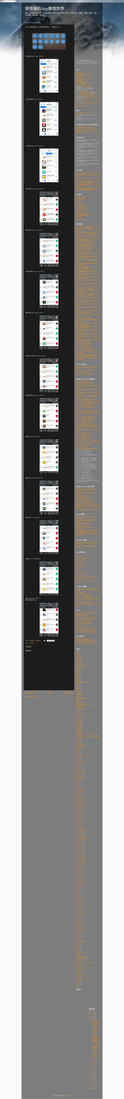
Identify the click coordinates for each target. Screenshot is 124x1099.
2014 (92, 1016)
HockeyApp (79, 776)
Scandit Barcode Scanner (83, 621)
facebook (78, 764)
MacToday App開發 (87, 86)
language (78, 900)
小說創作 (78, 656)
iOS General (79, 819)
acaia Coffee (79, 203)
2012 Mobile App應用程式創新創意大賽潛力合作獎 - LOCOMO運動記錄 (87, 182)
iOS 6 (77, 784)
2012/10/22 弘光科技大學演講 (84, 349)
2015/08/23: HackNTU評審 (83, 251)
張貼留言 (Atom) (33, 696)
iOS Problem (79, 845)
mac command (80, 912)
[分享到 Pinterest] (54, 641)
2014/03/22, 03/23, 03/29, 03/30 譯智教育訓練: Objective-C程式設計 (87, 301)
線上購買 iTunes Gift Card (95, 1057)
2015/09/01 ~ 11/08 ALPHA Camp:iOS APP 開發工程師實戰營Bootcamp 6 (86, 245)
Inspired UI (79, 560)
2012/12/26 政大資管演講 (83, 343)
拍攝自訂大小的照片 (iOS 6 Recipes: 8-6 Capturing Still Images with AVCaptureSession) (87, 614)
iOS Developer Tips (81, 563)
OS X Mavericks (80, 930)
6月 (93, 1072)
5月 (93, 1074)
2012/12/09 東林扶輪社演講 (83, 347)
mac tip (78, 916)
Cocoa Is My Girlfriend (82, 573)
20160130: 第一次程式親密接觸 (84, 226)
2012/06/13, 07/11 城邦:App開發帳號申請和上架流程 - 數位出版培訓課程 (87, 355)
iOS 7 (77, 786)
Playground (79, 940)
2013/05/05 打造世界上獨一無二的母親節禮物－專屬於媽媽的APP (87, 327)
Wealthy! (78, 201)
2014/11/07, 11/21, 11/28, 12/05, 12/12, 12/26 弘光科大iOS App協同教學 (86, 287)
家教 (77, 670)
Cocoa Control (80, 567)
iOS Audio (79, 796)
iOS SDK (78, 853)
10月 (93, 1063)
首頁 (49, 693)
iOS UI (78, 875)
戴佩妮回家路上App (81, 698)
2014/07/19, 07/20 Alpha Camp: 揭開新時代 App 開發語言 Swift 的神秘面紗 (87, 294)
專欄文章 (78, 672)
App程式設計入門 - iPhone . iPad (85, 78)
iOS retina (79, 847)
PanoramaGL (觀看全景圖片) (84, 623)
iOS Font (78, 817)
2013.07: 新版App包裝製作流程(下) (85, 416)
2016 (92, 1011)
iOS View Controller (81, 881)
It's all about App (80, 85)
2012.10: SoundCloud (82, 437)
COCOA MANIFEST (81, 558)
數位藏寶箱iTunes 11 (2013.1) (84, 498)
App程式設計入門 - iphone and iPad (85, 734)
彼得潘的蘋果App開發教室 (87, 96)
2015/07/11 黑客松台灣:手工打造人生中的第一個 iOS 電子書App (87, 257)
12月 (93, 1020)
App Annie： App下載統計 (83, 594)
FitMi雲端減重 (80, 205)
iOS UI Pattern (80, 575)
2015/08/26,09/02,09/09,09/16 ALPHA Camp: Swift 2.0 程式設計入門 (86, 248)
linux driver (79, 906)
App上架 (78, 720)
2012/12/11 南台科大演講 (83, 345)
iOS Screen (79, 849)
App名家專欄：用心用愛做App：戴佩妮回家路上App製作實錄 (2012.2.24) (87, 531)
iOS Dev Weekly (80, 556)
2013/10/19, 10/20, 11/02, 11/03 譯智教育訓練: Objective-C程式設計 (87, 311)
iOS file (78, 815)
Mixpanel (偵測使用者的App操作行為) (86, 619)
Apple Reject (79, 744)
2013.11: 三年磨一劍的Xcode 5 (84, 405)
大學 (77, 654)
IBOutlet (78, 780)
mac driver (79, 914)
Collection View (80, 760)
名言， (78, 658)
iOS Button (79, 807)
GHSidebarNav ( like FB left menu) (85, 629)
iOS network (79, 833)
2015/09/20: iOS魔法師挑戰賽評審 (85, 242)
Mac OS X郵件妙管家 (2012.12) (84, 500)
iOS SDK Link (80, 855)
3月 (93, 1079)
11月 (93, 1061)
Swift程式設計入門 (81, 75)
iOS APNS (79, 790)
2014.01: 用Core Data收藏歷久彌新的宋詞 (87, 401)
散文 (77, 688)
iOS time (78, 871)
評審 (77, 690)
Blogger (69, 1095)
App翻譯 (78, 740)
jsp (77, 895)
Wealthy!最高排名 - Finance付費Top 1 (86, 172)
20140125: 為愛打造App (82, 372)
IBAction (78, 778)
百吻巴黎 (78, 660)
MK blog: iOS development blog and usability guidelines (86, 577)
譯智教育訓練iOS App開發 (86, 91)
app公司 (78, 722)
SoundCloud (79, 952)
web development (81, 978)
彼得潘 (78, 662)
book (77, 754)
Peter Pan (79, 936)
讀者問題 (78, 706)
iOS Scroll (79, 851)
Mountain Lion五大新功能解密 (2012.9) (86, 504)
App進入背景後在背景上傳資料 (84, 639)
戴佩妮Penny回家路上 (82, 213)
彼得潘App (79, 664)
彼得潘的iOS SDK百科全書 (86, 94)
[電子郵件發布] (44, 640)
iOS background (80, 800)
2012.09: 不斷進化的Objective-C (85, 439)
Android (78, 710)
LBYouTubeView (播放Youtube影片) (85, 617)
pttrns (77, 554)
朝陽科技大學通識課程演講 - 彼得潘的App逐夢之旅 (95, 1041)
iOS (77, 782)
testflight (78, 960)
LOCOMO (79, 908)
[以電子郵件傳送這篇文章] (47, 641)
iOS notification (80, 837)
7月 (93, 1070)
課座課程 (78, 692)
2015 (92, 1014)
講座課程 (78, 702)
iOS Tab (78, 865)
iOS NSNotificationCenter (83, 839)
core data (78, 762)
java (77, 889)
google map (79, 770)
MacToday (79, 920)
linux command (80, 904)
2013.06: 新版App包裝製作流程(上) (85, 418)
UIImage (78, 964)
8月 (93, 1068)
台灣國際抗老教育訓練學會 (83, 215)
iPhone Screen (80, 885)
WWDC (78, 980)
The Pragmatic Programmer (83, 962)
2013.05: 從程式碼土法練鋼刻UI (84, 420)
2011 (92, 1088)
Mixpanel (78, 922)
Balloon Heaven (80, 219)
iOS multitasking (80, 829)
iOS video (78, 879)
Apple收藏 (79, 746)
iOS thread (79, 869)
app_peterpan (84, 99)
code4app (79, 571)
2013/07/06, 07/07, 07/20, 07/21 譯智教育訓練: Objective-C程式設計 (87, 323)
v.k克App (78, 972)
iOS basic (78, 802)
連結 (77, 684)
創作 (77, 686)
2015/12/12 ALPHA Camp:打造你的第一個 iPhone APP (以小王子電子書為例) (87, 233)
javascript (78, 891)
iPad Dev (78, 883)
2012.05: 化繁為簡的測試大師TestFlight (86, 448)
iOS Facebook (80, 813)
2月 (93, 1081)
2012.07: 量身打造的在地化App (84, 444)
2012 (92, 1086)
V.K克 (77, 970)
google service (80, 772)
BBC (77, 752)
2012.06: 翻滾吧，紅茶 (82, 446)
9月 (93, 1065)
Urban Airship (80, 968)
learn (77, 902)
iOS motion (79, 827)
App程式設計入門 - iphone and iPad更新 (87, 736)
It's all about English (81, 106)
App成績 (31, 643)
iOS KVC (78, 823)
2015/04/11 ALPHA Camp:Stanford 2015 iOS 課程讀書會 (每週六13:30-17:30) (87, 270)
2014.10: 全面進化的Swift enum (84, 381)
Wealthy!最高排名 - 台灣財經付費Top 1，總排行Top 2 (95, 1026)
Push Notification (80, 942)
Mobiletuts (79, 565)
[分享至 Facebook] (52, 641)
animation (79, 712)
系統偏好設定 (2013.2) (82, 496)
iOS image (79, 821)
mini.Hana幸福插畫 (81, 207)
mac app (78, 910)
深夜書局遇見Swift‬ (81, 682)
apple (77, 742)
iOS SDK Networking (81, 857)
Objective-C (79, 926)
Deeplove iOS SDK (92, 97)
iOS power (79, 841)
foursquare (79, 766)
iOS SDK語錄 (79, 859)
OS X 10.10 (79, 928)
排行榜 (78, 676)
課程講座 (78, 694)
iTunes (78, 887)
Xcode (78, 982)
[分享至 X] (51, 641)
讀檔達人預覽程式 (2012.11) (83, 502)
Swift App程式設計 (81, 956)
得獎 (77, 674)
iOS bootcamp (80, 804)
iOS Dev (78, 811)
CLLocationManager (81, 756)
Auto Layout (79, 748)
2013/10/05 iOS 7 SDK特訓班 (84, 317)
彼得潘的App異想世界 (44, 8)
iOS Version (79, 877)
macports (78, 918)
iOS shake (79, 861)
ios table (78, 867)
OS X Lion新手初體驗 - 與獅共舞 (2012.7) (87, 509)
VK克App (78, 974)
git (77, 768)
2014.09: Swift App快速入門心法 (84, 383)
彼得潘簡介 (79, 72)
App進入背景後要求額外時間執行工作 (86, 641)
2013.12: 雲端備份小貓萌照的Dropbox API (87, 403)
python (78, 944)
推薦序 (78, 680)
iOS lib (78, 569)
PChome (78, 934)
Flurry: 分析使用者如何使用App (84, 602)
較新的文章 (29, 693)
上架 (77, 652)
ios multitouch (80, 831)
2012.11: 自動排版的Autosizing (84, 435)
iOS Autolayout (80, 798)
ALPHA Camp (80, 708)
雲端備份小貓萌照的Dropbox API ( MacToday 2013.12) (95, 1050)
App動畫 (78, 730)
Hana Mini (79, 774)
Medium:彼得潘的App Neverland (85, 83)
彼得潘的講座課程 (81, 82)
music (77, 924)
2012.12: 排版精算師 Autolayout (84, 433)
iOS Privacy (79, 843)
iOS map (78, 825)
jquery (78, 893)
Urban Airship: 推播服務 (82, 596)
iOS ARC (78, 794)
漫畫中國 (78, 217)
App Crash (79, 714)
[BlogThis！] (49, 641)
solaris (78, 950)
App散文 (78, 732)
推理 (77, 678)
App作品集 (79, 80)
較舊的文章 (69, 693)
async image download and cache (85, 627)
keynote (78, 897)
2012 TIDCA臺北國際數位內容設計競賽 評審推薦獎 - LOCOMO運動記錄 (87, 189)
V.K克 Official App (81, 199)
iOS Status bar (80, 863)
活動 (77, 668)
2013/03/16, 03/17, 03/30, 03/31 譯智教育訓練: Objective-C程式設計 (87, 340)
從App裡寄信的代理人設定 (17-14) (85, 127)
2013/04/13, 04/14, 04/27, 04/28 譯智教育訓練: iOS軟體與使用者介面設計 (87, 333)
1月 (93, 1083)
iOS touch (79, 873)
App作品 (78, 726)
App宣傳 (78, 728)
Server (78, 948)
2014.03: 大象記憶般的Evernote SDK (86, 399)
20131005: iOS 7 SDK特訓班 (84, 374)
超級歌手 (78, 211)
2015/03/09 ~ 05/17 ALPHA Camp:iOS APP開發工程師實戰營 (86, 277)
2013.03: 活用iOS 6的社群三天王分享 (86, 424)
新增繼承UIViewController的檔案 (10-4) (86, 129)
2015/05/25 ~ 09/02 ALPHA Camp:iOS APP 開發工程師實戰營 (86, 267)
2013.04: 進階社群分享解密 (83, 422)
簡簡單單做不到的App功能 (83, 704)
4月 (93, 1076)
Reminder (79, 946)
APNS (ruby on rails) (81, 625)
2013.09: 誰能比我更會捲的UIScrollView (87, 410)
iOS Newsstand (80, 835)
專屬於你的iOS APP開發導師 (83, 74)
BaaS (77, 750)
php (77, 938)
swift (77, 954)
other (77, 932)
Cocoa (78, 758)
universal (78, 966)
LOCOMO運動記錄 (81, 209)
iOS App (78, 792)
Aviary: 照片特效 (80, 592)
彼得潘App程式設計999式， (83, 666)
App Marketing (80, 716)
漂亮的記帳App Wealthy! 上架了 (95, 1033)
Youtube (78, 984)
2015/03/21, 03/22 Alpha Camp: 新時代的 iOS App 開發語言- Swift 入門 (87, 274)
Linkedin (78, 77)
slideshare (79, 101)
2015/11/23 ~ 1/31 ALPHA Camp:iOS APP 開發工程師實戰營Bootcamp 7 (87, 239)
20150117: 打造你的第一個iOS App (85, 370)
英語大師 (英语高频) (81, 197)
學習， (78, 696)
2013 (92, 1018)
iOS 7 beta (79, 788)
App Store (79, 718)
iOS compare (79, 809)
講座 (77, 700)
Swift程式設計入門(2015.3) (83, 113)
